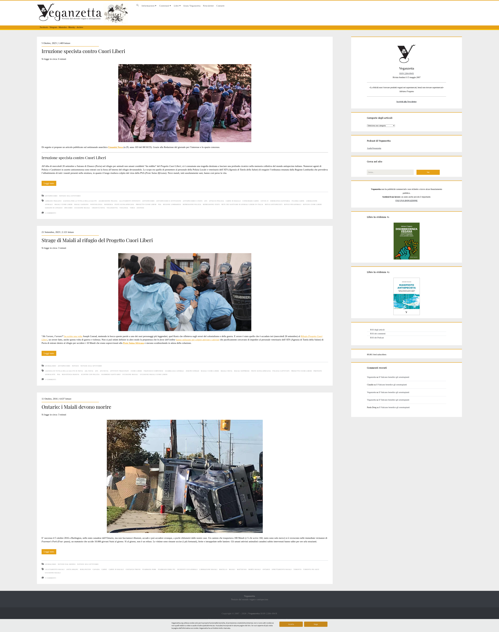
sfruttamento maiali (282, 569)
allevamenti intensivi (129, 201)
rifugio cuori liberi (312, 204)
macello (223, 569)
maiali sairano (81, 204)
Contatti (220, 6)
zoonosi (140, 208)
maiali (232, 569)
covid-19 (264, 201)
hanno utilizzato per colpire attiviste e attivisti (197, 339)
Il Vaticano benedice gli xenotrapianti (394, 377)
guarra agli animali (174, 371)
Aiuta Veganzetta (192, 6)
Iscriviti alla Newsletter (406, 102)
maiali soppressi (242, 371)
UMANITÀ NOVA (98, 208)
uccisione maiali (82, 208)
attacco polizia (216, 201)
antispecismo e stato (192, 201)
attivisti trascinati (119, 371)
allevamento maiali (55, 569)
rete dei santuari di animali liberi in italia (242, 204)
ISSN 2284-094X (406, 73)
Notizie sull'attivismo (70, 196)
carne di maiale (233, 201)
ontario (266, 569)
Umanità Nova (115, 147)
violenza (124, 208)
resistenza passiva (70, 374)
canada (96, 569)
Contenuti (164, 6)
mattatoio (242, 569)
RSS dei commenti (377, 333)
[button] (137, 6)
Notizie (75, 366)
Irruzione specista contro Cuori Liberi (83, 51)
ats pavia (104, 371)
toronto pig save (311, 569)
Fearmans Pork (149, 569)
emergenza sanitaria (280, 201)
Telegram (53, 27)
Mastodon (63, 27)
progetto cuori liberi (146, 204)
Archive (80, 27)
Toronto (297, 569)
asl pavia (89, 371)
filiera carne (298, 201)
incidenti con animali (187, 569)
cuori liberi (136, 371)
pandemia (108, 204)
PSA (159, 204)
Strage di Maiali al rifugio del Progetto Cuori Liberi (97, 240)
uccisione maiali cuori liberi (154, 374)
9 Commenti (50, 578)
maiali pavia (226, 371)
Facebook (44, 27)
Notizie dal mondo (66, 564)
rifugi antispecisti (274, 204)
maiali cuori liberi (64, 204)
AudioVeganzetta (374, 148)
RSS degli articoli (377, 330)
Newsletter (208, 6)
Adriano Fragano (53, 201)
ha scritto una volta (73, 336)
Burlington (85, 569)
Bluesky (71, 27)
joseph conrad (192, 371)
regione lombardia (172, 204)
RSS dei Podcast (377, 338)
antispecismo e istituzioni (168, 201)
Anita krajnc (72, 569)
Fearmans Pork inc (166, 569)
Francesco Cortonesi (153, 371)
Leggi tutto (50, 184)
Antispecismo (51, 196)
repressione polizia (192, 204)
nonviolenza (96, 204)
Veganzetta (371, 377)
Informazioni (148, 6)
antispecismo (148, 201)
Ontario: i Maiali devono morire (76, 406)
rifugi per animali (292, 204)
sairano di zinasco (54, 208)
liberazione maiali (208, 569)
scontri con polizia (90, 374)
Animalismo (50, 366)
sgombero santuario (111, 374)
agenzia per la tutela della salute (80, 201)
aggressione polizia (108, 201)
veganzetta (112, 208)
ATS (205, 201)
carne (104, 569)
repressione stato (211, 204)
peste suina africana (124, 204)
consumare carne (250, 201)
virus (132, 208)
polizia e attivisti (281, 371)
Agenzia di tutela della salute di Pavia (64, 371)
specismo (68, 208)
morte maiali (254, 569)
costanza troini (133, 569)
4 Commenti (50, 213)
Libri (176, 6)
